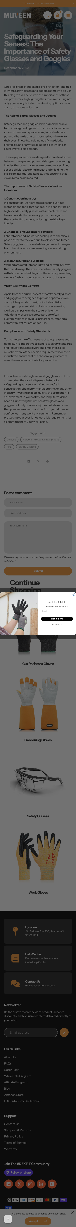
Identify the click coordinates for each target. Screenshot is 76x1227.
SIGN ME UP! (57, 619)
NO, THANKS (57, 624)
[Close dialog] (74, 594)
